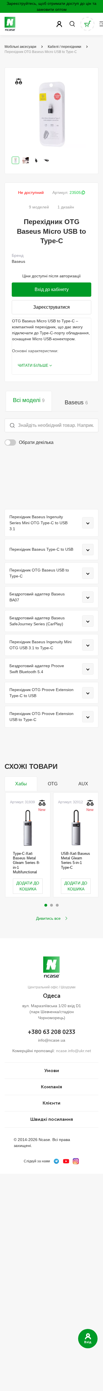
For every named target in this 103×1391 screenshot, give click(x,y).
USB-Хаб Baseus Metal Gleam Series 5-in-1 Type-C (75, 860)
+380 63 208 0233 (51, 1032)
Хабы (21, 783)
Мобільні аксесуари (20, 47)
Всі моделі (29, 400)
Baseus (76, 402)
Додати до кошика (27, 886)
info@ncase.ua (51, 1040)
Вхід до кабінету (52, 289)
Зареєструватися (51, 307)
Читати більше (33, 365)
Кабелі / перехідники (64, 47)
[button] (45, 905)
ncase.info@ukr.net (73, 1050)
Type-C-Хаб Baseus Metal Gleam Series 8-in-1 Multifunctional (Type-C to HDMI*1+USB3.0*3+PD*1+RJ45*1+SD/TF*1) (27, 862)
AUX (83, 783)
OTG (53, 783)
